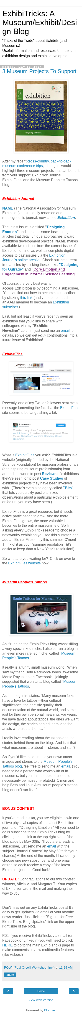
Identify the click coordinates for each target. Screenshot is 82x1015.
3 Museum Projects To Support (39, 71)
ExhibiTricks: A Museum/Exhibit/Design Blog (39, 22)
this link (26, 298)
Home (41, 991)
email (65, 330)
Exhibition (66, 218)
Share (10, 974)
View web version (41, 1000)
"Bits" (68, 488)
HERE (7, 945)
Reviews (49, 474)
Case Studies (51, 478)
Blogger (49, 1010)
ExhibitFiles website (24, 563)
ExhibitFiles (69, 408)
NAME (7, 208)
